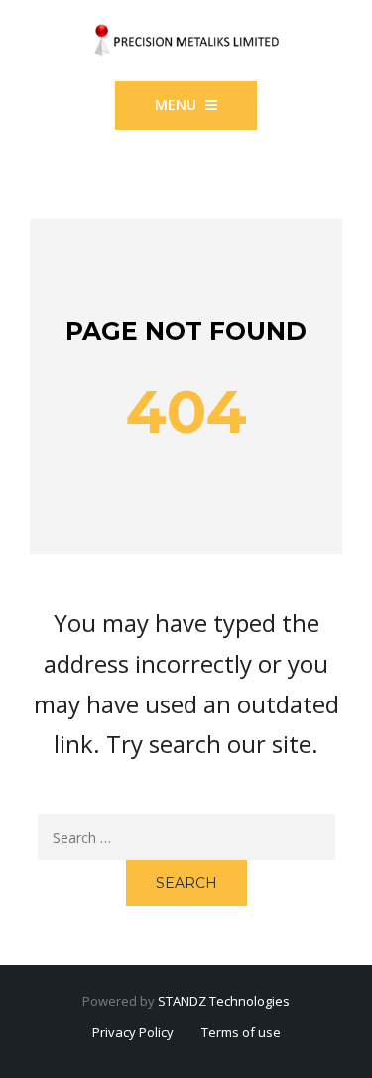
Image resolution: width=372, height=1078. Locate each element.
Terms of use (241, 1032)
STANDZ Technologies (224, 1001)
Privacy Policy (133, 1032)
